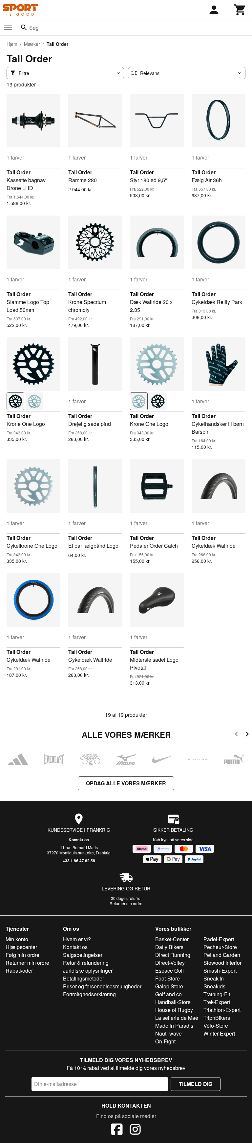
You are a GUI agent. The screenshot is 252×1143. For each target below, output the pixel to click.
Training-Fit (216, 994)
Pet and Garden (221, 955)
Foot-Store (167, 978)
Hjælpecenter (21, 947)
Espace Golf (169, 970)
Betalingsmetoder (83, 978)
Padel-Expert (218, 939)
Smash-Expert (220, 970)
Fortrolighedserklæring (89, 994)
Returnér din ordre (126, 903)
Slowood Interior (222, 962)
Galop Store (169, 986)
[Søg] (24, 27)
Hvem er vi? (77, 939)
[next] (247, 735)
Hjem (12, 44)
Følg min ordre (22, 955)
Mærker (32, 44)
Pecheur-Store (220, 947)
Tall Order (19, 172)
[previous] (236, 735)
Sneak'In (213, 978)
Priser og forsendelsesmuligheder (102, 986)
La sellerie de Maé (176, 1017)
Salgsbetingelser (82, 955)
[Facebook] (116, 1130)
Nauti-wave (168, 1033)
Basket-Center (172, 939)
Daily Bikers (169, 947)
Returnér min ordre (27, 962)
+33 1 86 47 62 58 (79, 861)
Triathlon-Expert (222, 1010)
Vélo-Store (215, 1025)
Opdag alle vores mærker (126, 783)
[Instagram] (135, 1130)
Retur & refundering (86, 962)
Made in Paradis (174, 1025)
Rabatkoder (19, 970)
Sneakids (214, 986)
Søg (34, 27)
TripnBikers (216, 1017)
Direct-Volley (170, 962)
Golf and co (168, 994)
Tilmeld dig (195, 1084)
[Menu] (8, 28)
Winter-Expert (219, 1033)
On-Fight (165, 1041)
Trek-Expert (216, 1002)
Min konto (17, 939)
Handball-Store (173, 1002)
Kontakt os (79, 839)
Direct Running (172, 955)
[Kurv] (240, 9)
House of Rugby (174, 1010)
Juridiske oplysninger (88, 970)
